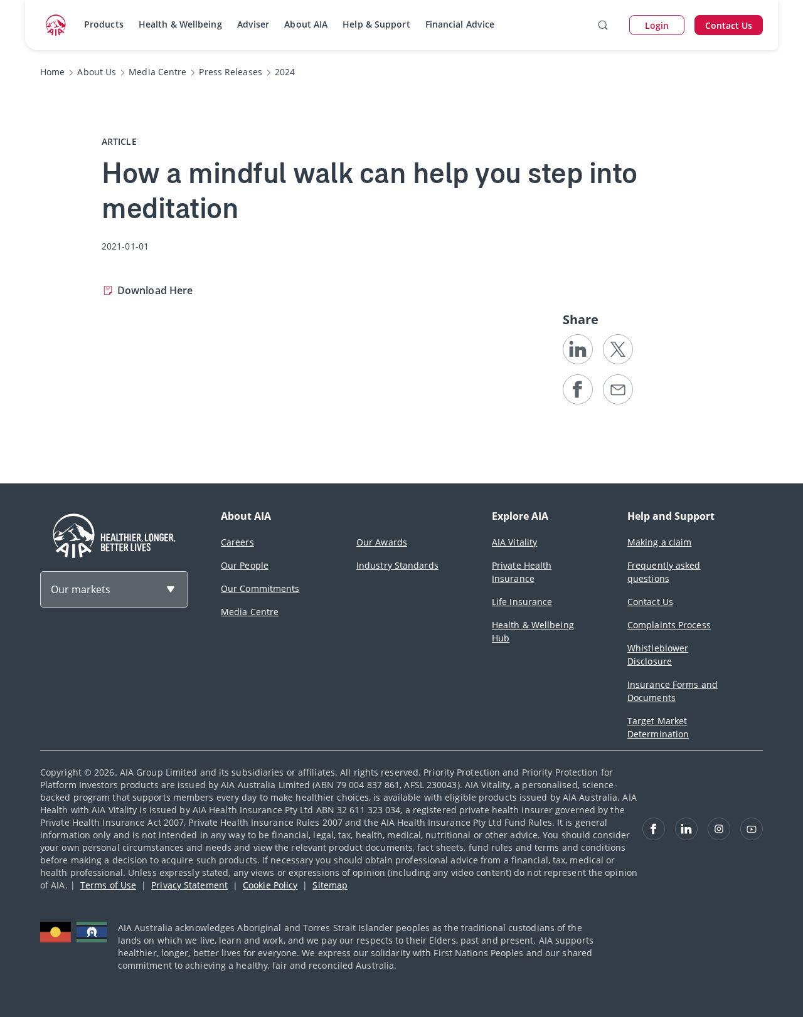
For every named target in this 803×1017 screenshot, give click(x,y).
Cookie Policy (270, 885)
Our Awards (381, 542)
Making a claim (659, 542)
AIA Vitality (514, 542)
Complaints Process (669, 625)
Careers (237, 542)
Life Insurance (522, 602)
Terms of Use (108, 885)
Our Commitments (260, 588)
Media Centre (250, 612)
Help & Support (376, 24)
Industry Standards (397, 565)
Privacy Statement (189, 885)
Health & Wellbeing (180, 24)
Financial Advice (460, 24)
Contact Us (650, 602)
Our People (245, 565)
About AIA (305, 24)
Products (104, 24)
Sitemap (330, 885)
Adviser (253, 24)
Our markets (80, 589)
